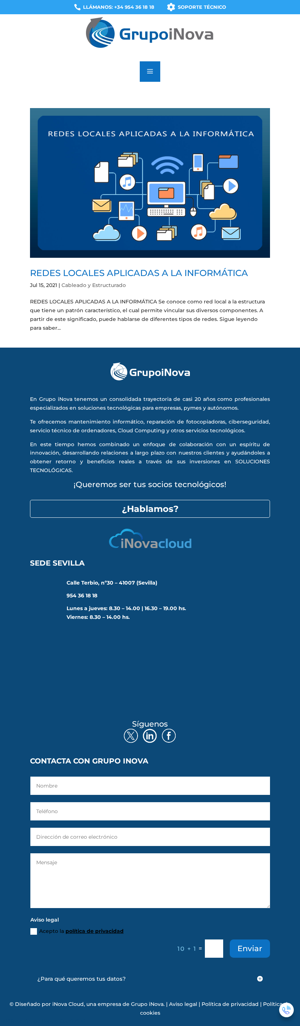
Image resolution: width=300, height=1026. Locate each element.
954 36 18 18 (82, 595)
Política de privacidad (230, 1004)
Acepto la (81, 931)
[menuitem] (114, 7)
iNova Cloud (68, 1004)
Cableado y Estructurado (93, 285)
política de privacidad (94, 931)
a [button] (150, 71)
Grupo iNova (147, 1004)
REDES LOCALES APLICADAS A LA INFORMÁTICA (139, 273)
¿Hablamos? (150, 509)
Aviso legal (183, 1004)
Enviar (249, 948)
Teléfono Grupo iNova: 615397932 (43, 1021)
